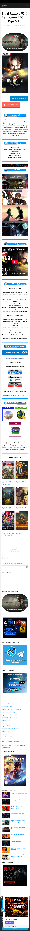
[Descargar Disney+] (6, 845)
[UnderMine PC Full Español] (22, 529)
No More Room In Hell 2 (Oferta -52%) (17, 807)
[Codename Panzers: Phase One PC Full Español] (6, 859)
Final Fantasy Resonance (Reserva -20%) (18, 828)
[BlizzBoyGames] (4, 6)
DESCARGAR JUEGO (20, 98)
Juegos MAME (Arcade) (8, 731)
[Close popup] (1, 897)
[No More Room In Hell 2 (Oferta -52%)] (6, 811)
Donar (3, 701)
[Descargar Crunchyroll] (6, 838)
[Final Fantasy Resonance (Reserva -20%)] (6, 831)
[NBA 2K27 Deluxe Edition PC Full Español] (6, 852)
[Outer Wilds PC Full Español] (8, 505)
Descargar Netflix (16, 800)
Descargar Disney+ (16, 841)
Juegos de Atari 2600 (7, 706)
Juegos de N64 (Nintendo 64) (9, 715)
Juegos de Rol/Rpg (17, 25)
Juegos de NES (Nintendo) (8, 723)
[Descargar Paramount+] (6, 818)
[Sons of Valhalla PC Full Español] (22, 479)
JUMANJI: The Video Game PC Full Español (7, 483)
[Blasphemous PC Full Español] (22, 505)
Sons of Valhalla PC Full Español (22, 482)
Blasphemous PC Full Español (21, 508)
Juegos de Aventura (7, 25)
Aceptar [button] (15, 928)
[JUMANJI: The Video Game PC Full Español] (8, 479)
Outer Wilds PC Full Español (7, 508)
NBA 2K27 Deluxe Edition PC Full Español (18, 848)
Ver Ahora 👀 (9, 922)
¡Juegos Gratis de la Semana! (19, 793)
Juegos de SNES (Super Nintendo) (10, 728)
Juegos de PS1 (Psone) (7, 726)
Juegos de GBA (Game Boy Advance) (11, 709)
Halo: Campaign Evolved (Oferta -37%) (18, 821)
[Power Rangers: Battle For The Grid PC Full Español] (8, 529)
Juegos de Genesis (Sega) (8, 712)
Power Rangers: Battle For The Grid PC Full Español (8, 533)
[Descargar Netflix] (6, 804)
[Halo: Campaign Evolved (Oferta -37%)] (6, 824)
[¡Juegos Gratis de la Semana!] (6, 797)
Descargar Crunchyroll (17, 834)
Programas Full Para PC (8, 734)
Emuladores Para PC (7, 704)
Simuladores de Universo (8, 737)
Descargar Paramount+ (17, 813)
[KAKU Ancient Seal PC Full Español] (15, 785)
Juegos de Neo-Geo (7, 720)
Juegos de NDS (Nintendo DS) (9, 717)
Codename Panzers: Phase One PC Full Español (18, 855)
